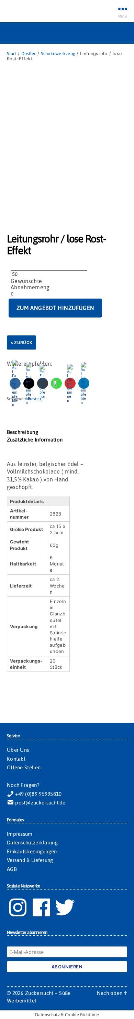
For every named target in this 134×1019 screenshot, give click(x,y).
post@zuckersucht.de (39, 802)
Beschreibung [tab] (22, 432)
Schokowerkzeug (58, 53)
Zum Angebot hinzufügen (55, 308)
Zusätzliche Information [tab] (35, 440)
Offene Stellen (24, 767)
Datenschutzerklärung (32, 842)
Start (11, 53)
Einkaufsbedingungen (32, 851)
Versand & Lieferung (30, 860)
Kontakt (16, 759)
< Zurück (21, 342)
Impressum (20, 834)
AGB (12, 869)
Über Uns (18, 750)
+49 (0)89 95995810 (38, 794)
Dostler (28, 53)
